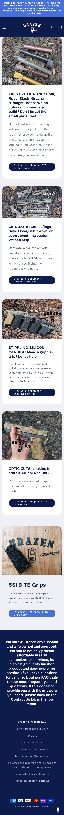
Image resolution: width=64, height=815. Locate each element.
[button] (4, 27)
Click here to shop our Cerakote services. (27, 280)
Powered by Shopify (39, 806)
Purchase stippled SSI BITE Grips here (31, 613)
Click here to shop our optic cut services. (31, 503)
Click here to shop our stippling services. (27, 392)
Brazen (26, 806)
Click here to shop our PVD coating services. (30, 166)
